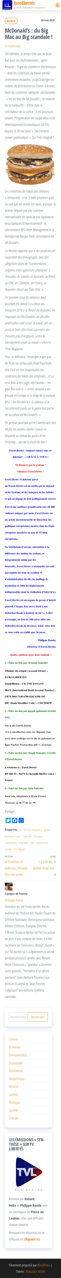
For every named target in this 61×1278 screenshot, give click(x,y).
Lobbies (13, 1094)
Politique (14, 1102)
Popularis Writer (35, 1271)
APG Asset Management (33, 829)
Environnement (18, 1054)
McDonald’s (37, 836)
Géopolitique (17, 1078)
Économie (14, 1046)
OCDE (32, 842)
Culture (13, 1039)
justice (18, 836)
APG (20, 829)
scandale (8, 849)
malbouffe (27, 836)
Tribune (13, 1118)
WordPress (43, 1265)
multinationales (11, 842)
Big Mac (47, 829)
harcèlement (9, 836)
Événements (16, 1070)
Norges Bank (23, 842)
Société (11, 21)
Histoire (13, 1086)
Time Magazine (19, 849)
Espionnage (15, 1062)
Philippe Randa (14, 46)
